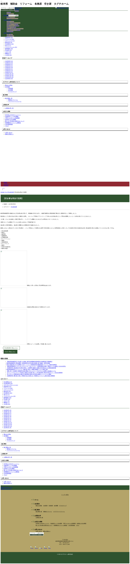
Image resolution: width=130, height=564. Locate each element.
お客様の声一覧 (39, 517)
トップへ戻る (65, 494)
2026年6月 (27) (9, 64)
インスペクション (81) (11, 47)
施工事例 (6, 15)
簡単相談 (6, 185)
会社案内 (17, 9)
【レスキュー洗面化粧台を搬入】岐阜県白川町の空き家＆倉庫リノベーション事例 (29, 374)
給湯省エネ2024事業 (11, 27)
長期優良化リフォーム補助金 (13, 30)
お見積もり (7, 184)
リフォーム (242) (9, 39)
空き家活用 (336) (8, 383)
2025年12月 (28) (9, 73)
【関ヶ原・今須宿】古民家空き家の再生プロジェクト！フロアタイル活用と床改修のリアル (31, 371)
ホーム (36, 499)
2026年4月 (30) (9, 67)
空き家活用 (14, 207)
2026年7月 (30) (9, 62)
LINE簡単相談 (10, 31)
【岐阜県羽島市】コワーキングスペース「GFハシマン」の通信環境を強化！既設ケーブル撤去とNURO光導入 (36, 366)
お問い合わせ (7, 33)
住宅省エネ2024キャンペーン (13, 23)
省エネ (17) (8, 45)
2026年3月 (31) (9, 69)
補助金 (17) (8, 53)
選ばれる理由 (18, 8)
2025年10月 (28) (9, 77)
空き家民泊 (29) (8, 382)
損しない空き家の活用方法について (15, 28)
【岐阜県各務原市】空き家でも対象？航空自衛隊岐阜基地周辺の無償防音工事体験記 (29, 361)
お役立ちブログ (10, 21)
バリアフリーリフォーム (12, 18)
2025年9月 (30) (9, 78)
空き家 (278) (8, 50)
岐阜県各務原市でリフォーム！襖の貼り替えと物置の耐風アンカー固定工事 (27, 369)
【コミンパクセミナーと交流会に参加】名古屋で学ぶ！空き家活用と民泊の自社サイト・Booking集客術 (35, 372)
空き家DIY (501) (9, 44)
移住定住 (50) (8, 42)
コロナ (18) (8, 52)
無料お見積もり (10, 36)
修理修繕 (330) (9, 48)
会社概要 (9, 12)
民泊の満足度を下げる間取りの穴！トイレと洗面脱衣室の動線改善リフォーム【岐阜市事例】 (32, 364)
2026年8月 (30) (9, 61)
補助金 (5, 182)
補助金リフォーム (11, 17)
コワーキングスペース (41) (11, 385)
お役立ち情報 (7, 20)
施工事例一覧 (39, 511)
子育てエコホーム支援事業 (13, 25)
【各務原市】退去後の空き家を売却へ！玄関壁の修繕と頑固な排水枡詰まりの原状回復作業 (31, 368)
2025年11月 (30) (9, 75)
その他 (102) (8, 55)
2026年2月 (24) (9, 70)
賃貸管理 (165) (7, 386)
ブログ (77, 525)
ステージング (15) (10, 40)
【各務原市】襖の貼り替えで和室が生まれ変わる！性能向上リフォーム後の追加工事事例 (31, 375)
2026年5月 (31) (9, 66)
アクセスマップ (10, 13)
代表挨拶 (17, 11)
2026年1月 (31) (9, 72)
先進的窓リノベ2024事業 (12, 24)
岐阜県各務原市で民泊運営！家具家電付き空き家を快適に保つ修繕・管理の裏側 (28, 363)
